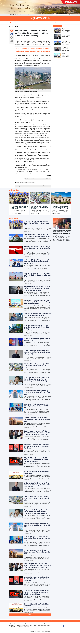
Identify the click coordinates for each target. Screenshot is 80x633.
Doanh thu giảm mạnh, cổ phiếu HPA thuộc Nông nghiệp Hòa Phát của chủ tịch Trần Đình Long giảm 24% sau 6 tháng (37, 432)
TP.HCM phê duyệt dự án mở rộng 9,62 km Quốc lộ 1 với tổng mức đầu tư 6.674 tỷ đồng (39, 207)
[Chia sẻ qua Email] (11, 37)
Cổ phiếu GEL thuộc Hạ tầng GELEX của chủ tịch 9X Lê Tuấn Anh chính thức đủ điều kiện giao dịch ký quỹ (36, 459)
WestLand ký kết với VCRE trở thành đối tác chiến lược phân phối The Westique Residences (36, 446)
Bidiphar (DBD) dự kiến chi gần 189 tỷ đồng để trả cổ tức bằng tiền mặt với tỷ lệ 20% (37, 392)
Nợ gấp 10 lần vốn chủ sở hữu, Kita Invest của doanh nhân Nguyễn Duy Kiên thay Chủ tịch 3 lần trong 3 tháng (37, 288)
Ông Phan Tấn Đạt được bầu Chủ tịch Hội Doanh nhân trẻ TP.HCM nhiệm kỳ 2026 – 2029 (19, 207)
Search (69, 14)
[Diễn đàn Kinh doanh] (40, 18)
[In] (11, 41)
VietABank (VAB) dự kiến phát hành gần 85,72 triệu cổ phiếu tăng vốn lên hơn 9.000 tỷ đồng (37, 261)
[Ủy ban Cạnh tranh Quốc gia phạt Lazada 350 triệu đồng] (16, 342)
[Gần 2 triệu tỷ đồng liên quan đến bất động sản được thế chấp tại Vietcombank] (16, 238)
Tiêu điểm (11, 203)
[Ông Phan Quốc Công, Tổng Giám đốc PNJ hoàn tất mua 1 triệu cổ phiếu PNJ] (16, 317)
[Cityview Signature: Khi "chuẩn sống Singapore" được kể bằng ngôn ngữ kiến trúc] (16, 421)
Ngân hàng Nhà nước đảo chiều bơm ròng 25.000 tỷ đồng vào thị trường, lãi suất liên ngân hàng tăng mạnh (60, 207)
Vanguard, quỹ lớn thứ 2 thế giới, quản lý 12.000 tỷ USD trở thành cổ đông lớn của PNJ (37, 248)
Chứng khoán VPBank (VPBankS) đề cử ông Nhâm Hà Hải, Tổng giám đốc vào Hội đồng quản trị (37, 352)
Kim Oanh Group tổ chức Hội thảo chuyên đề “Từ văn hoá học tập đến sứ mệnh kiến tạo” (37, 275)
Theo (37, 178)
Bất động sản (30, 310)
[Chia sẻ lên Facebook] (11, 34)
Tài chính (31, 414)
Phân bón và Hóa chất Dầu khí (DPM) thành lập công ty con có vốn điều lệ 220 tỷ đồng (36, 327)
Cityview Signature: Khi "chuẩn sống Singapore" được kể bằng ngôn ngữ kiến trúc (37, 419)
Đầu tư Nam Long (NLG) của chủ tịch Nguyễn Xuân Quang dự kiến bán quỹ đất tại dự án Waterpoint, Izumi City (37, 617)
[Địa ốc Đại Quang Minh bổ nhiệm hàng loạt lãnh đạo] (16, 475)
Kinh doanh (30, 335)
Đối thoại (29, 256)
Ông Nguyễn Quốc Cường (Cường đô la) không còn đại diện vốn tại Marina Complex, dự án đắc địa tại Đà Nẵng (36, 379)
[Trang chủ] (10, 22)
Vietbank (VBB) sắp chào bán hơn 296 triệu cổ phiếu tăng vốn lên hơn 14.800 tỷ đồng (37, 406)
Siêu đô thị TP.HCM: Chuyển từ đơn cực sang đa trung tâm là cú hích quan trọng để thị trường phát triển (37, 302)
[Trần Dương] (40, 7)
